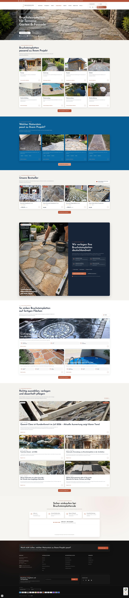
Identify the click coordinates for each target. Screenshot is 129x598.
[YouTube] (89, 580)
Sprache (31, 587)
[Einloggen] (93, 7)
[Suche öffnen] (90, 7)
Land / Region (21, 587)
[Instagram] (86, 580)
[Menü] (127, 588)
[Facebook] (83, 580)
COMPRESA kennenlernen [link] (92, 273)
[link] (64, 110)
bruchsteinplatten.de (24, 595)
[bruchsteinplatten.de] (28, 6)
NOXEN (32, 595)
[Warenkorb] (95, 7)
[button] (40, 6)
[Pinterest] (91, 580)
